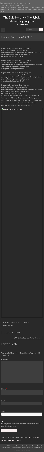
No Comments (9, 325)
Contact (28, 450)
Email (3, 401)
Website (4, 411)
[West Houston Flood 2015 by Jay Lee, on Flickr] (22, 109)
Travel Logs (17, 450)
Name (4, 389)
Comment (5, 360)
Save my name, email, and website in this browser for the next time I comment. (20, 425)
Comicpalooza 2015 (12, 333)
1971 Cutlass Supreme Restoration (27, 338)
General (27, 322)
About (23, 450)
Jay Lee (6, 322)
